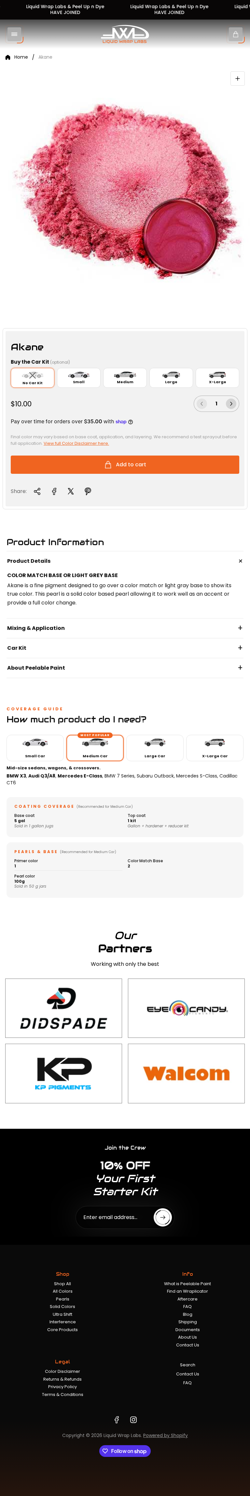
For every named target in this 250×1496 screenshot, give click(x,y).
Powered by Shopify (165, 1435)
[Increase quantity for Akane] (231, 404)
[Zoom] (237, 78)
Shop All (62, 1284)
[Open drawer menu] (14, 34)
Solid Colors (62, 1306)
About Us (187, 1337)
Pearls (62, 1299)
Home (21, 57)
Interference (62, 1322)
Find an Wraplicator (187, 1291)
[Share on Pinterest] (87, 491)
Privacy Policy (62, 1387)
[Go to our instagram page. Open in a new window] (133, 1419)
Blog (187, 1314)
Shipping (187, 1322)
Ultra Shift (62, 1314)
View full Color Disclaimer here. (76, 443)
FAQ (187, 1306)
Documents (187, 1330)
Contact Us (187, 1345)
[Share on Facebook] (54, 491)
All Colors (63, 1291)
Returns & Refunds (62, 1379)
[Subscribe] (163, 1217)
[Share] (37, 491)
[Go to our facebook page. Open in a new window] (116, 1419)
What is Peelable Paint (187, 1284)
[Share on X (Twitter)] (70, 491)
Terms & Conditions (62, 1394)
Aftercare (187, 1299)
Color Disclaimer (62, 1371)
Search (187, 1365)
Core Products (62, 1330)
